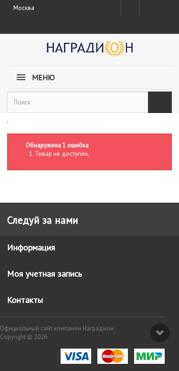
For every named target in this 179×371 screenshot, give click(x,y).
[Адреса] (130, 8)
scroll (159, 332)
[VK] (147, 8)
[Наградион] (89, 52)
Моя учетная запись (44, 273)
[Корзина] (164, 6)
